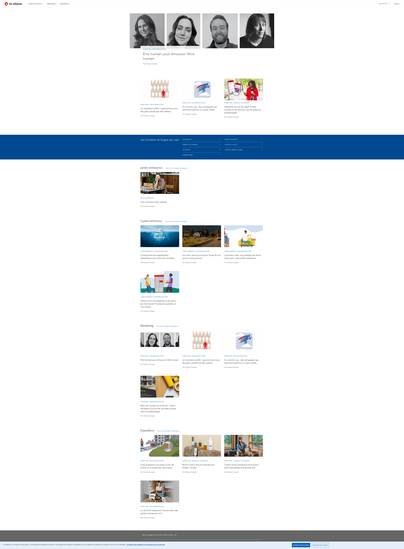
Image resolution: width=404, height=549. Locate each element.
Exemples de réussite (242, 103)
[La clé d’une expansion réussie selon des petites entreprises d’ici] (159, 492)
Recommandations (159, 49)
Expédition (64, 4)
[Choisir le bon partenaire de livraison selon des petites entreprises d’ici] (243, 446)
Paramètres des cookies (320, 545)
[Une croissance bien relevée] (159, 183)
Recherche (383, 4)
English (396, 4)
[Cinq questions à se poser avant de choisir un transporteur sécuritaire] (159, 446)
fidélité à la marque (190, 144)
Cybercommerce (35, 4)
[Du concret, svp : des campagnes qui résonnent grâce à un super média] (201, 90)
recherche (186, 150)
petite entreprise (231, 139)
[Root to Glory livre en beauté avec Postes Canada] (201, 446)
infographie (187, 139)
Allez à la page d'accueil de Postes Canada (158, 535)
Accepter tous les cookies (301, 545)
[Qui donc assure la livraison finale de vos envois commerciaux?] (201, 236)
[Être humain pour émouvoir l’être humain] (159, 341)
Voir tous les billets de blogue (176, 168)
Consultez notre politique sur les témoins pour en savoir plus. (146, 544)
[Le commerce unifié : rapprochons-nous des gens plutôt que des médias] (159, 90)
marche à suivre (231, 144)
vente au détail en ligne (234, 150)
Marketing (51, 4)
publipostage (188, 155)
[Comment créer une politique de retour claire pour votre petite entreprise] (243, 236)
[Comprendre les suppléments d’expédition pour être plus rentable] (159, 236)
